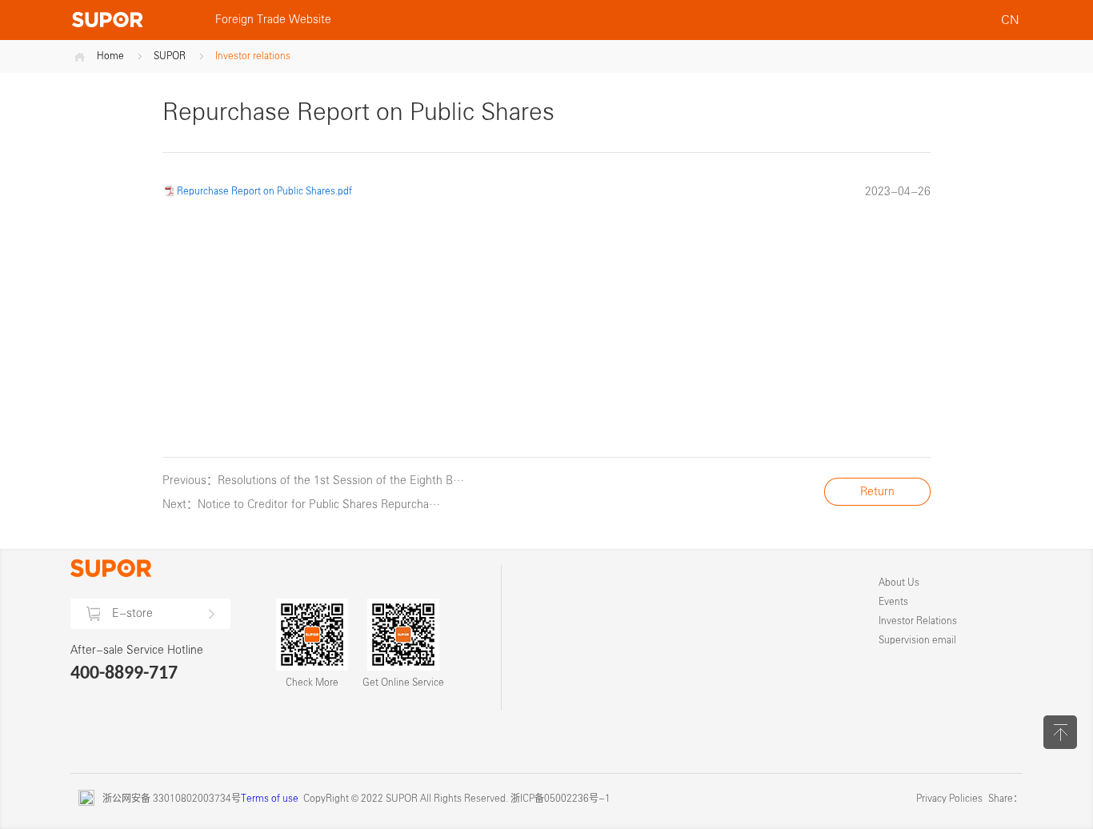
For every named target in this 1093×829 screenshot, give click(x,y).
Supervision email (917, 640)
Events (893, 601)
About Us (899, 582)
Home (110, 56)
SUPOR (170, 56)
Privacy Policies (949, 798)
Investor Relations (918, 621)
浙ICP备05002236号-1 (560, 798)
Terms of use (269, 798)
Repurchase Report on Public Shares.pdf (264, 191)
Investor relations (252, 56)
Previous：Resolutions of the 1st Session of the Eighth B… (313, 481)
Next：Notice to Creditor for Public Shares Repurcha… (301, 505)
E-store (132, 613)
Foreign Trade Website (273, 20)
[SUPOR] (134, 20)
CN (1009, 20)
